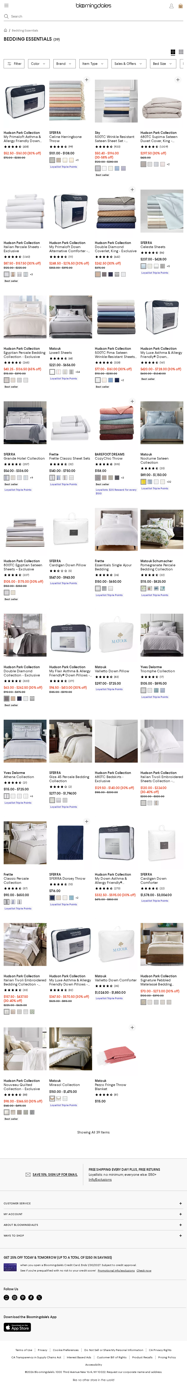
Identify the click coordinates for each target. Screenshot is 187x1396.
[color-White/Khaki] (65, 477)
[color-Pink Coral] (150, 588)
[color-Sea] (162, 588)
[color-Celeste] (162, 690)
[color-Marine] (117, 380)
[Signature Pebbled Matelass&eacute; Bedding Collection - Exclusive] (161, 944)
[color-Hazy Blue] (150, 481)
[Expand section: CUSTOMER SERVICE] (93, 1203)
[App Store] (17, 1327)
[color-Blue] (143, 266)
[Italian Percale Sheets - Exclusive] (25, 211)
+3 (31, 274)
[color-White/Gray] (6, 902)
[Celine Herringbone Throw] (70, 101)
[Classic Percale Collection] (25, 843)
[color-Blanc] (150, 690)
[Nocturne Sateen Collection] (161, 423)
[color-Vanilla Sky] (13, 380)
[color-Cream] (110, 477)
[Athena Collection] (25, 741)
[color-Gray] (162, 266)
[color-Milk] (110, 588)
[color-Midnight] (52, 897)
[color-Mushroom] (58, 160)
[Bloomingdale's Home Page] (93, 6)
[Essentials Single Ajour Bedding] (116, 529)
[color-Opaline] (25, 274)
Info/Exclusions (100, 1179)
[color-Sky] (71, 897)
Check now (144, 1270)
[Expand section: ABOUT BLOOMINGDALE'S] (93, 1225)
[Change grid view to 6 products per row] (181, 52)
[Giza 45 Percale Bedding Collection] (70, 741)
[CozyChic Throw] (116, 423)
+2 (168, 164)
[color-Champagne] (13, 274)
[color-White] (104, 168)
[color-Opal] (65, 1098)
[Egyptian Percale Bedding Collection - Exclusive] (25, 317)
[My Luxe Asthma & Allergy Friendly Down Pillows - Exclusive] (70, 944)
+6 (31, 796)
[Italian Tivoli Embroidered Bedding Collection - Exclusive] (25, 944)
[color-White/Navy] (58, 477)
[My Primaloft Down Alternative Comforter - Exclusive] (70, 211)
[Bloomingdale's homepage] (6, 31)
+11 (77, 160)
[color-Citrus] (143, 588)
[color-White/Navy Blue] (6, 477)
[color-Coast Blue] (117, 168)
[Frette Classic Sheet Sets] (70, 423)
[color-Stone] (104, 477)
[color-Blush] (162, 164)
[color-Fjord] (156, 690)
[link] (25, 144)
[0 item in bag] (180, 6)
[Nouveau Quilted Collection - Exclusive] (25, 1049)
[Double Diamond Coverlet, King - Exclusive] (116, 211)
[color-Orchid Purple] (123, 168)
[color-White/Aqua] (25, 477)
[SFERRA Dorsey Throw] (70, 843)
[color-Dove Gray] (98, 477)
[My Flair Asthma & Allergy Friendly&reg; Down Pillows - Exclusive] (70, 635)
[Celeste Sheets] (161, 211)
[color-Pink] (58, 372)
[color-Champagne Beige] (58, 897)
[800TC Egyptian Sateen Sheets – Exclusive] (25, 529)
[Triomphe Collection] (161, 635)
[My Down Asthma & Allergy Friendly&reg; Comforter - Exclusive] (116, 843)
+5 (168, 266)
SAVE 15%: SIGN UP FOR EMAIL (55, 1174)
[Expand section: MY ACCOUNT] (93, 1214)
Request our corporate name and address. (134, 1372)
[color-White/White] (19, 477)
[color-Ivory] (110, 168)
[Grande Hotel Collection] (25, 423)
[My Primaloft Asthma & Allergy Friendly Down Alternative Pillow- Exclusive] (25, 101)
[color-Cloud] (156, 164)
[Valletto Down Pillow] (116, 635)
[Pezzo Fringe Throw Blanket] (116, 1049)
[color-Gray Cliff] (104, 588)
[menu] (6, 5)
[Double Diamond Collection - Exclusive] (25, 635)
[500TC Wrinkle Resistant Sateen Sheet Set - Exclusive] (116, 101)
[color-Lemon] (143, 481)
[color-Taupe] (71, 160)
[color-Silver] (150, 164)
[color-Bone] (52, 372)
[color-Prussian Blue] (156, 588)
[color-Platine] (6, 796)
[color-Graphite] (117, 477)
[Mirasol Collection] (70, 1049)
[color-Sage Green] (32, 1011)
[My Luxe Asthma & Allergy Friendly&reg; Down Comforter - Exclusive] (161, 317)
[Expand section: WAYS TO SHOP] (93, 1235)
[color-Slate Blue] (52, 160)
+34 (77, 372)
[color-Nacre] (19, 796)
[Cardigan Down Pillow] (70, 529)
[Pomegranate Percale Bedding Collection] (161, 529)
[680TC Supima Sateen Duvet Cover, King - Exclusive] (161, 101)
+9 (31, 477)
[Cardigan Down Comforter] (161, 843)
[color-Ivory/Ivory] (13, 477)
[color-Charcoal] (104, 274)
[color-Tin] (65, 800)
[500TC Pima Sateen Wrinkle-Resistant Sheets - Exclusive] (116, 317)
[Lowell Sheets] (70, 317)
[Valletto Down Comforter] (116, 944)
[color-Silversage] (65, 160)
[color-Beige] (143, 1002)
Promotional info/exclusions (116, 1270)
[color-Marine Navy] (110, 274)
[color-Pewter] (143, 164)
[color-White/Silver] (143, 803)
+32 (169, 481)
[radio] (52, 160)
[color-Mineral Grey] (98, 168)
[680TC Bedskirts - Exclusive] (116, 741)
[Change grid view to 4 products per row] (173, 53)
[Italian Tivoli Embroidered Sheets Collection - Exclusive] (161, 741)
